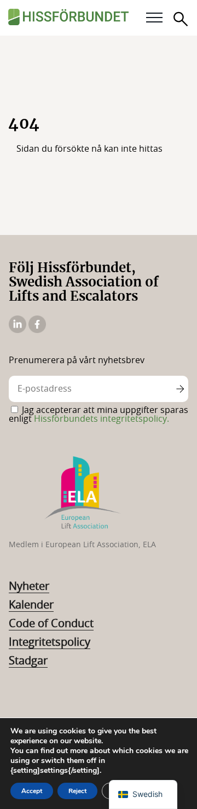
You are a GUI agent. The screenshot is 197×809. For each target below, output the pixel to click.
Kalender (31, 605)
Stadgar (28, 661)
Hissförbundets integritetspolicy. (101, 419)
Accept (31, 791)
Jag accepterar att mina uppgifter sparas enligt (98, 414)
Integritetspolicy (49, 642)
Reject (77, 791)
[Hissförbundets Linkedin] (18, 330)
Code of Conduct (51, 623)
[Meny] (154, 18)
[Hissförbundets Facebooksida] (37, 330)
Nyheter (29, 586)
